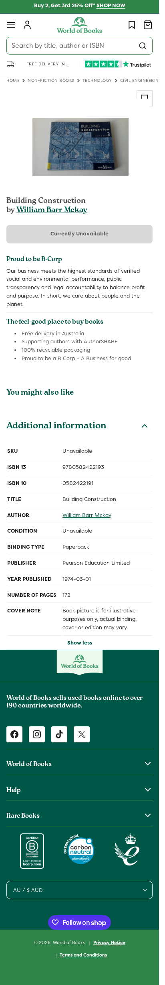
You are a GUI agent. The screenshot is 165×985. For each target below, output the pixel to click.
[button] (11, 25)
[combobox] (79, 46)
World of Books (69, 942)
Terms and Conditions (83, 955)
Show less (79, 643)
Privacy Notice (109, 942)
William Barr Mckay (51, 210)
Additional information (56, 427)
